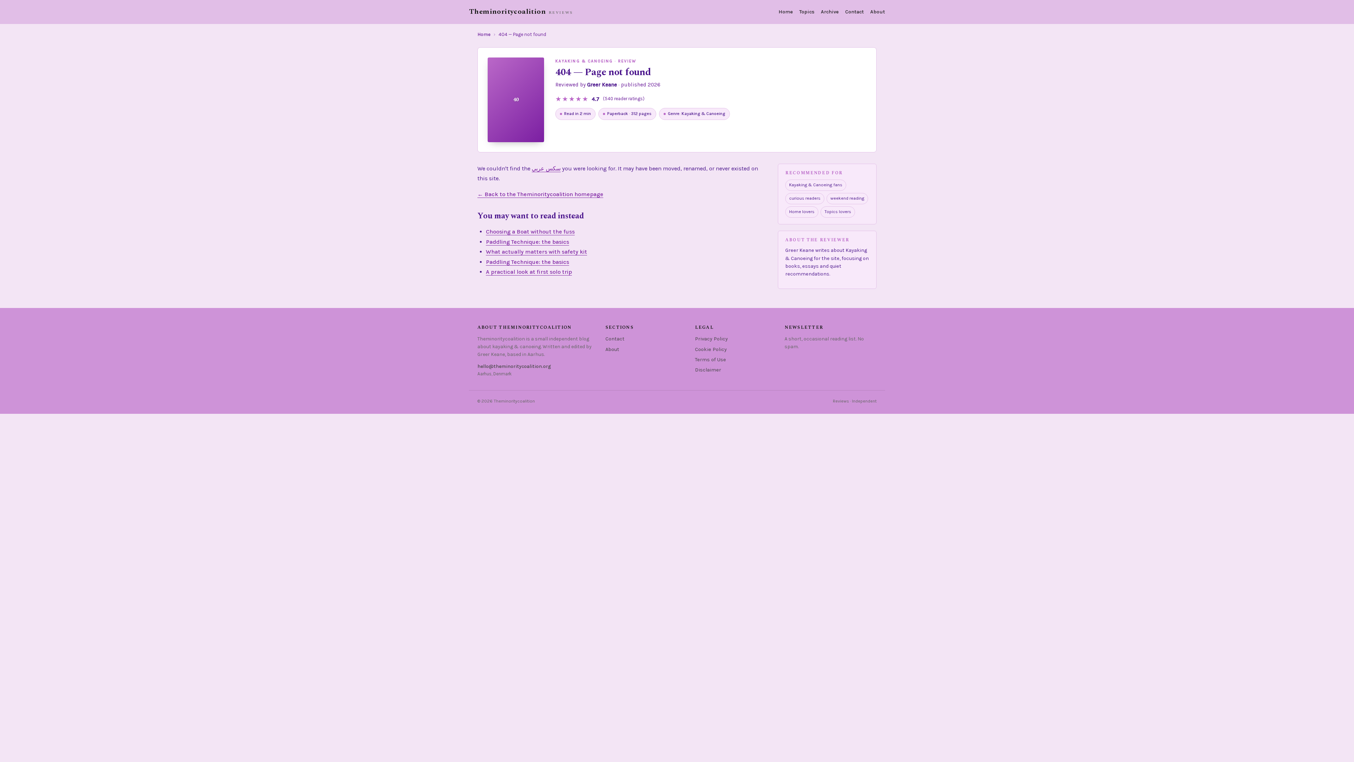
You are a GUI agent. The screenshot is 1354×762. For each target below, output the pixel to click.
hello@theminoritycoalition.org (514, 366)
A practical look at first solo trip (529, 271)
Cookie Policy (711, 349)
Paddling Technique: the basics (527, 241)
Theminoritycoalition (507, 11)
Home (786, 12)
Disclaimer (708, 370)
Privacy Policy (711, 339)
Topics (807, 12)
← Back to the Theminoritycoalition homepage (540, 194)
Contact (854, 12)
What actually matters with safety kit (536, 251)
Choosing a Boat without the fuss (530, 231)
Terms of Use (710, 360)
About (877, 12)
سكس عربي (546, 168)
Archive (830, 12)
